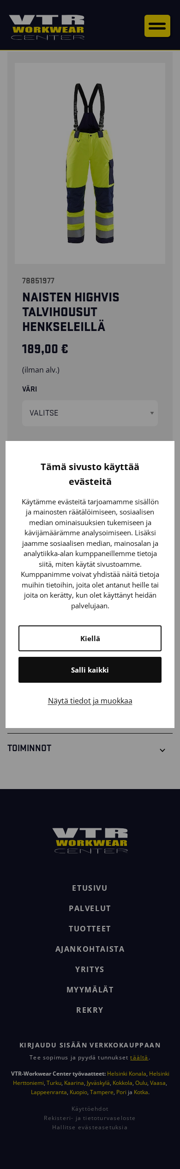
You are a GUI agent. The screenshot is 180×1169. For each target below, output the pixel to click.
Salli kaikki (90, 669)
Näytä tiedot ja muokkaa (90, 701)
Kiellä (90, 638)
